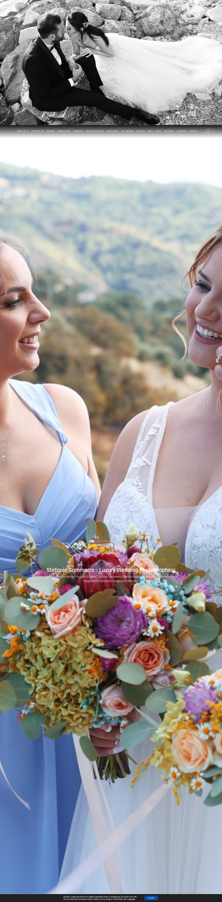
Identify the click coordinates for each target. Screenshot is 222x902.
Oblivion (50, 131)
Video (150, 131)
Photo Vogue (112, 131)
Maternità (169, 131)
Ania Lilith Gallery (95, 131)
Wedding (141, 131)
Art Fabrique (127, 131)
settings (131, 899)
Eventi (158, 131)
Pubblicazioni (63, 131)
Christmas (182, 131)
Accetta (151, 898)
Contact (194, 131)
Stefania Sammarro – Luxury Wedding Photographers (111, 570)
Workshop (78, 131)
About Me (21, 131)
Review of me (37, 131)
